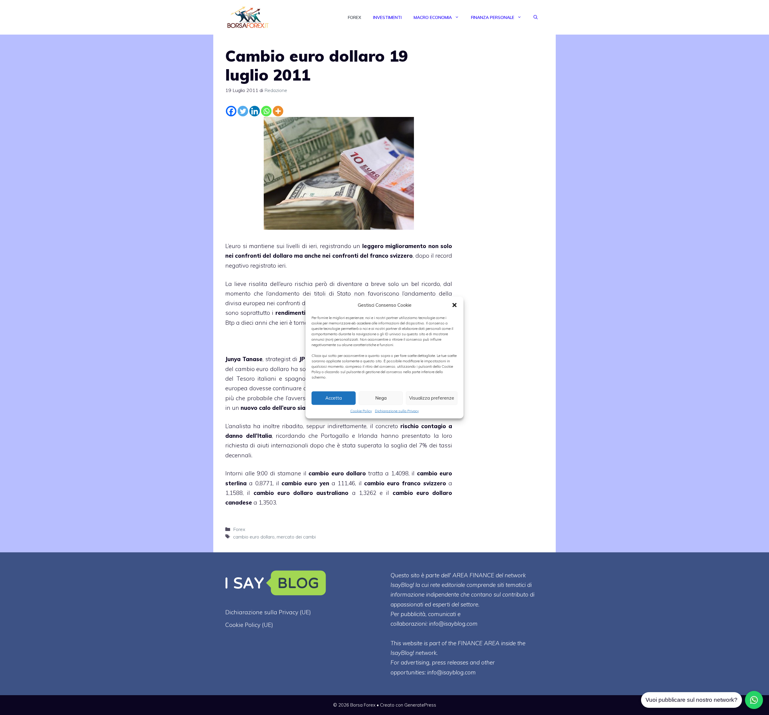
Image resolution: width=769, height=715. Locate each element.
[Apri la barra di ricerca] (535, 17)
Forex (354, 17)
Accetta (333, 398)
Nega (381, 398)
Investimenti (387, 17)
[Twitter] (243, 111)
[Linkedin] (254, 111)
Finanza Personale (492, 17)
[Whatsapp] (266, 111)
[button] (454, 305)
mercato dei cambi (296, 537)
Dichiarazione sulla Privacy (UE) (268, 612)
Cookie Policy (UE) (249, 624)
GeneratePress (420, 705)
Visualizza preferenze (431, 398)
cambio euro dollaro (254, 537)
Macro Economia (433, 17)
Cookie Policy (361, 410)
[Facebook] (231, 111)
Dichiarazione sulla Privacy (397, 410)
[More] (278, 111)
